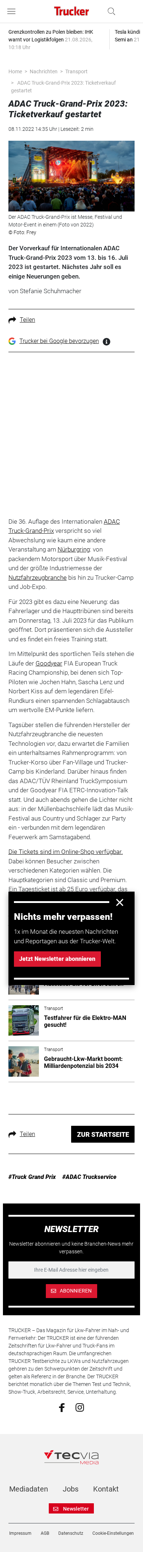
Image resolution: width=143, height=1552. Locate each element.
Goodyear (49, 663)
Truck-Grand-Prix (31, 530)
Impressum (20, 1533)
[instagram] (80, 1407)
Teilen (27, 319)
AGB (45, 1533)
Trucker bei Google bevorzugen (59, 341)
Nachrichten (44, 71)
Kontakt (106, 1489)
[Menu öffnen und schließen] (13, 11)
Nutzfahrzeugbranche (37, 577)
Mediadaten (28, 1489)
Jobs (70, 1489)
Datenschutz (70, 1533)
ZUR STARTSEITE (103, 1134)
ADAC (112, 521)
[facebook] (62, 1407)
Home (15, 71)
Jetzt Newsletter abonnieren (57, 958)
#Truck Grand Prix (32, 1176)
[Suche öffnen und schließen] (109, 11)
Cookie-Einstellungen (113, 1533)
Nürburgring (74, 549)
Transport (76, 71)
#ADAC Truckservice (89, 1176)
